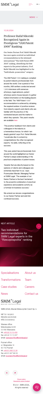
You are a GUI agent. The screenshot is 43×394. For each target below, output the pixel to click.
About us (30, 273)
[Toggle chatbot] (37, 387)
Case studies (9, 287)
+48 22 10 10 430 (10, 333)
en (37, 4)
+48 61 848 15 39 (10, 351)
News (32, 17)
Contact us (31, 294)
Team (28, 280)
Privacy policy (21, 379)
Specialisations (10, 273)
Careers (29, 287)
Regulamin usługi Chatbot (21, 381)
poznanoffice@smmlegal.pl (16, 356)
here (15, 121)
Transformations (11, 280)
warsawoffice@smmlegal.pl (16, 338)
